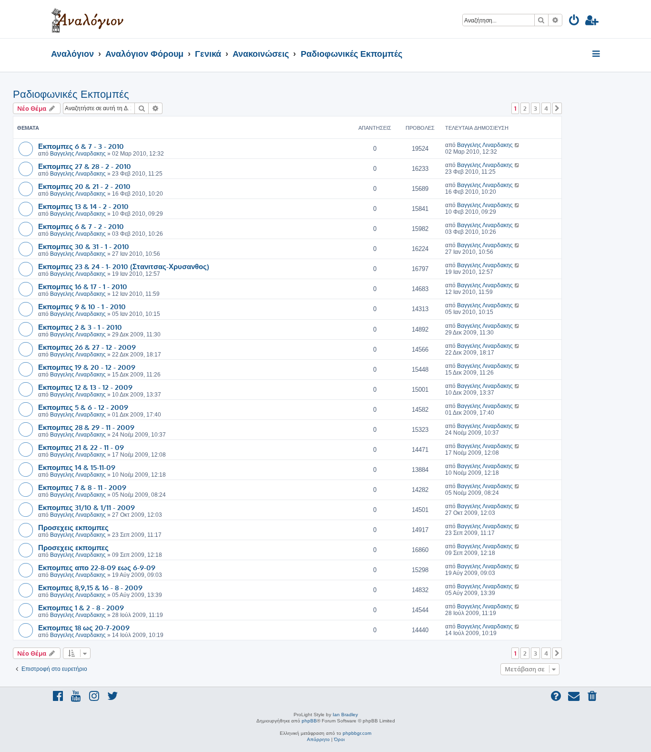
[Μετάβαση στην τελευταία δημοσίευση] (517, 145)
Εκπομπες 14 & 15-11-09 (76, 467)
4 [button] (546, 108)
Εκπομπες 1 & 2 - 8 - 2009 (81, 607)
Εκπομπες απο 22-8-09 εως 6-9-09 (96, 567)
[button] (557, 108)
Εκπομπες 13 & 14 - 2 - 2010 (83, 206)
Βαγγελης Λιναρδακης (78, 153)
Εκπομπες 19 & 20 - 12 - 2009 (86, 367)
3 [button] (535, 108)
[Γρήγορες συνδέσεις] (596, 54)
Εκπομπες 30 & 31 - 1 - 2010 (83, 246)
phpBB (309, 720)
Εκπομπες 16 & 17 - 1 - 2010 (82, 286)
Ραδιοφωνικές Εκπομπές (71, 94)
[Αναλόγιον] (87, 19)
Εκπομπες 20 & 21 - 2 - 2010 (84, 186)
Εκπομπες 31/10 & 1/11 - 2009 (86, 507)
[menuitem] (574, 21)
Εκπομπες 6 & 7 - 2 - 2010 (81, 226)
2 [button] (525, 108)
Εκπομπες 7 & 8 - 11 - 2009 (82, 487)
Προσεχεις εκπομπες (73, 527)
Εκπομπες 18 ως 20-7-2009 (84, 627)
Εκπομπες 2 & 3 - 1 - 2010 (80, 327)
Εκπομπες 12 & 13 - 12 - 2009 (85, 387)
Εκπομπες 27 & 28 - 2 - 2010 (84, 166)
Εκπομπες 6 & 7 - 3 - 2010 (81, 146)
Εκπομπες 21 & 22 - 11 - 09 (81, 447)
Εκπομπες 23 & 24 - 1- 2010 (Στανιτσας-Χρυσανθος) (123, 266)
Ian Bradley (345, 714)
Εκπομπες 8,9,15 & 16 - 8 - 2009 (90, 587)
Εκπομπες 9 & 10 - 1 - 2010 (82, 306)
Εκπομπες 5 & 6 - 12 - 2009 (83, 407)
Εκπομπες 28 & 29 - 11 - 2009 (86, 427)
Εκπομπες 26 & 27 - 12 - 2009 (87, 347)
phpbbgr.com (357, 733)
